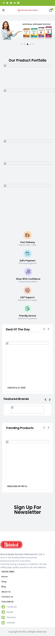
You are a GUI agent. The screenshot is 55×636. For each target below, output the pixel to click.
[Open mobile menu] (3, 10)
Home (4, 576)
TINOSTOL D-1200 (16, 387)
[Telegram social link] (18, 3)
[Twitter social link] (7, 3)
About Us (6, 591)
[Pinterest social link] (11, 3)
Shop (4, 581)
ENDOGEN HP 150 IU (17, 486)
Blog (3, 586)
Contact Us (7, 596)
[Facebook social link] (3, 3)
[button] (45, 399)
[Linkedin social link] (14, 3)
